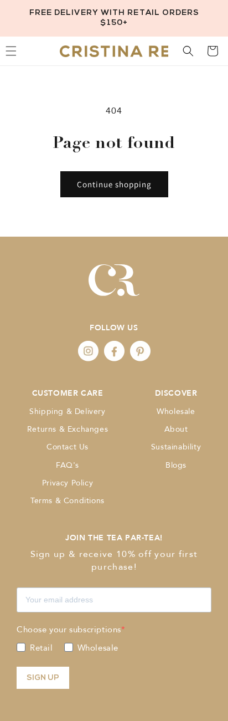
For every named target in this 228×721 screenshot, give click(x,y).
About (176, 429)
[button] (188, 51)
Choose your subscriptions (69, 629)
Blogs (175, 465)
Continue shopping (114, 184)
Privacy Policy (67, 483)
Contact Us (67, 447)
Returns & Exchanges (67, 429)
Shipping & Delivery (67, 411)
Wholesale (176, 411)
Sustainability (176, 447)
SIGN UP (43, 678)
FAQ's (67, 465)
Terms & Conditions (67, 500)
